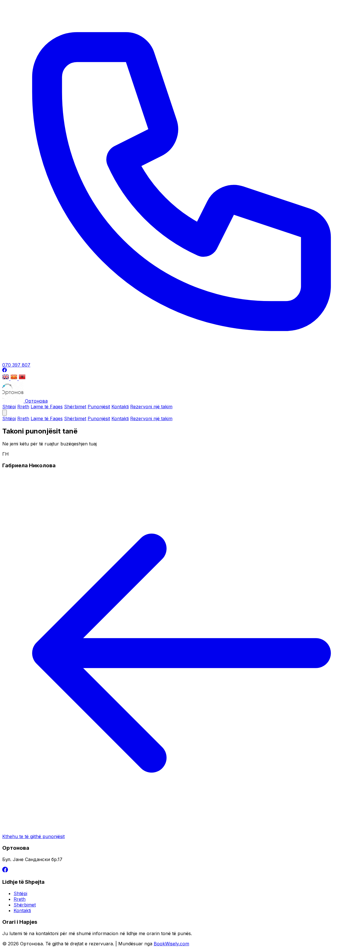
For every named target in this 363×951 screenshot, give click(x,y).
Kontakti (120, 406)
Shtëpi (9, 406)
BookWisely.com (171, 943)
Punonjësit (99, 406)
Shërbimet (75, 406)
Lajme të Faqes (47, 406)
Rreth (23, 406)
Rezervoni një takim (151, 406)
